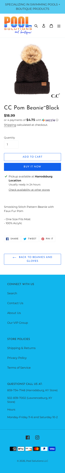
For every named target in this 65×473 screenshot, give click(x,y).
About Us (14, 313)
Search (12, 293)
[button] (31, 120)
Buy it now (32, 166)
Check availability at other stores (29, 189)
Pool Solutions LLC (37, 460)
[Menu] (59, 26)
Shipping (10, 125)
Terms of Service (19, 367)
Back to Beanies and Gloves (35, 259)
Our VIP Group (17, 322)
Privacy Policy (17, 358)
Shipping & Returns (21, 348)
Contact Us (15, 303)
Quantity (9, 137)
